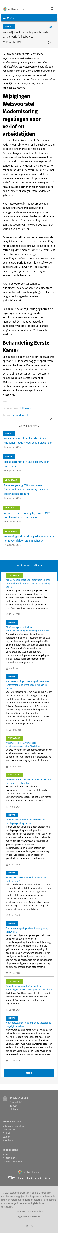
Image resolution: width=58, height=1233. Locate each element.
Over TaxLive (9, 1129)
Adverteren (8, 1140)
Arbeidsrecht (20, 415)
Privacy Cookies (35, 1211)
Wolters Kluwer (10, 1158)
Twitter (13, 1106)
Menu (10, 17)
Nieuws (26, 408)
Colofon (6, 1137)
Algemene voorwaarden (29, 1216)
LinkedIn (14, 1109)
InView (6, 1154)
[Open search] (52, 9)
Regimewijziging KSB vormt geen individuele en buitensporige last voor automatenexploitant (26, 489)
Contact (6, 1133)
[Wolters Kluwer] (14, 9)
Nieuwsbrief (16, 1102)
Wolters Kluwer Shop (13, 1161)
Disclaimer (20, 1211)
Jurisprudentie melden (13, 1126)
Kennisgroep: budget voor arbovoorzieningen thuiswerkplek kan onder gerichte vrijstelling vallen (28, 583)
